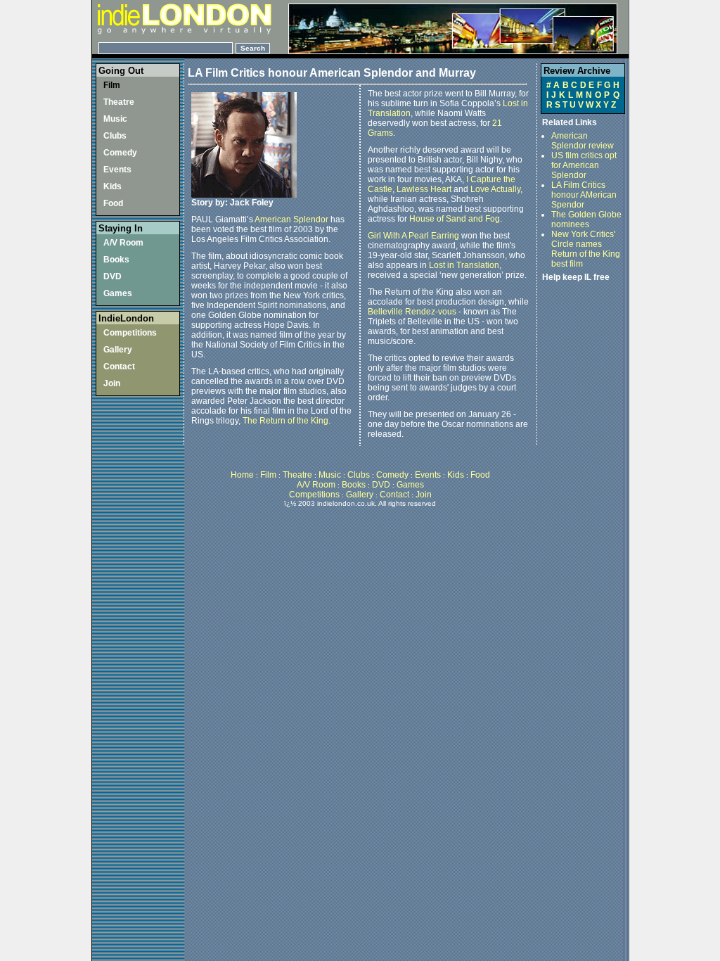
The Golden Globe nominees (586, 219)
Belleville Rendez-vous (412, 312)
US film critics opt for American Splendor (584, 165)
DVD (112, 276)
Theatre (118, 102)
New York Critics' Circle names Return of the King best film (585, 249)
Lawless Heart (424, 189)
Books (116, 260)
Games (117, 293)
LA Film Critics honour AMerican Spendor (584, 195)
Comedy (120, 153)
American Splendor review (582, 141)
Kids (112, 186)
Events (117, 169)
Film (111, 85)
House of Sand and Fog (454, 219)
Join (111, 383)
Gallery (117, 350)
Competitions (130, 333)
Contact (119, 366)
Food (113, 203)
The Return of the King (285, 421)
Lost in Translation (464, 265)
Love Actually (495, 189)
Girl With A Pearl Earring (413, 236)
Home (243, 475)
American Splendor (291, 219)
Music (115, 119)
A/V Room (123, 243)
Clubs (115, 136)
